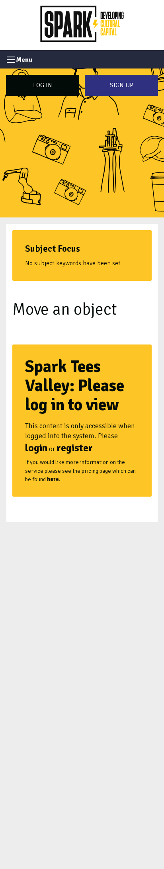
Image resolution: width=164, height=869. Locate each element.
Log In (42, 85)
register (75, 448)
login (36, 448)
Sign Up (121, 85)
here (53, 479)
